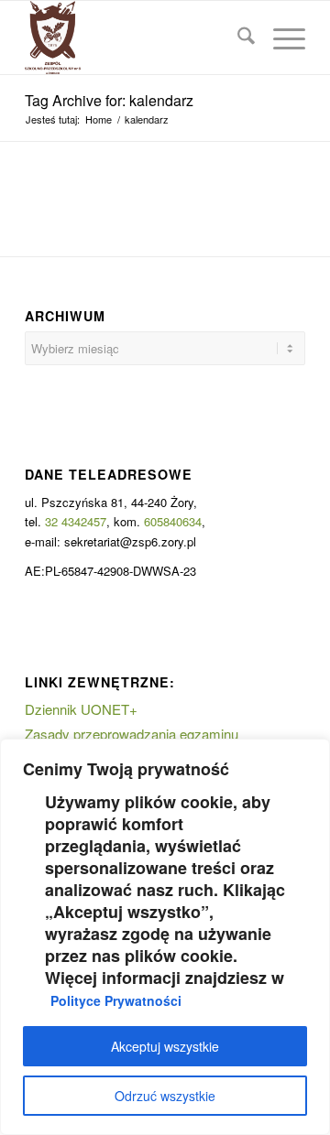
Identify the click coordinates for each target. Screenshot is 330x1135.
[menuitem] (237, 37)
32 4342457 (75, 521)
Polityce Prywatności (116, 1000)
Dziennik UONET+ (81, 709)
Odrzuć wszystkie (165, 1095)
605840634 (173, 521)
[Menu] (280, 37)
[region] (165, 937)
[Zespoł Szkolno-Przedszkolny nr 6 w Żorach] (137, 37)
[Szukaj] (237, 37)
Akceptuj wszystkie (165, 1046)
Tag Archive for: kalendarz (109, 100)
